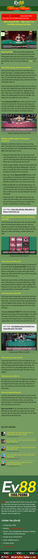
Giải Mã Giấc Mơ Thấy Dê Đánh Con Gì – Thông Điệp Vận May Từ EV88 (20, 433)
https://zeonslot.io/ (17, 528)
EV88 (31, 61)
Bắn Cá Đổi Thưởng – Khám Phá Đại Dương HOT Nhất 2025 (21, 448)
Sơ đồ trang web (8, 546)
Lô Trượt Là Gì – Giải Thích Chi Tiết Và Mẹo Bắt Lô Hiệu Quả (21, 441)
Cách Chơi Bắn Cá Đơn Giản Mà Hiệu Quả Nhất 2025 (21, 455)
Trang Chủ (5, 16)
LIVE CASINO (15, 16)
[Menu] (2, 3)
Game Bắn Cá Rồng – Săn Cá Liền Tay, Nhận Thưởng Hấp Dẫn (20, 463)
